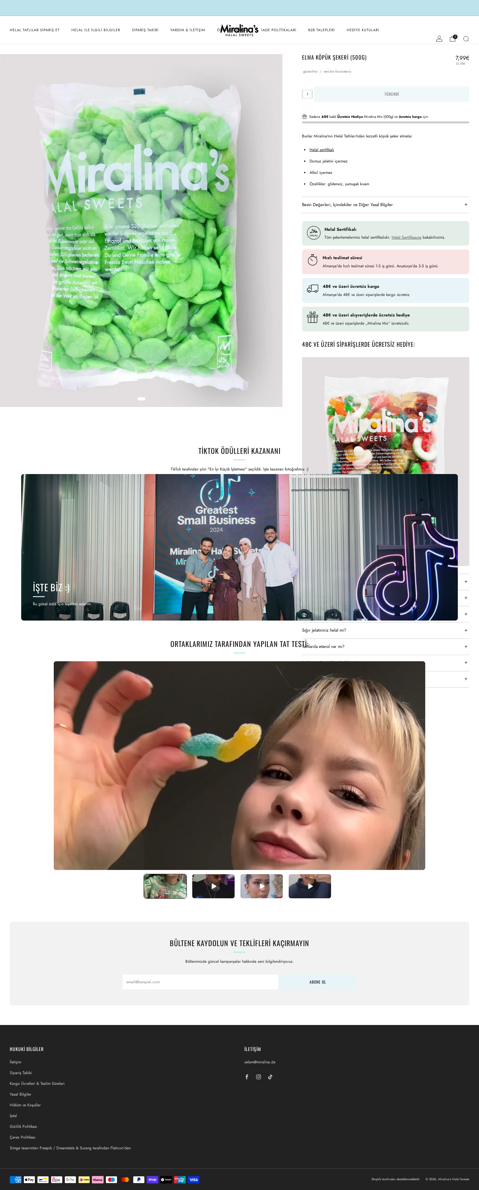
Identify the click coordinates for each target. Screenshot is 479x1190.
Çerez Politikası (23, 1137)
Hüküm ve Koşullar (25, 1105)
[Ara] (466, 38)
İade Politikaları (279, 30)
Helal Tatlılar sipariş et (35, 30)
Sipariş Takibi (145, 30)
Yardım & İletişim (187, 30)
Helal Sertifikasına (406, 237)
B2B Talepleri (321, 30)
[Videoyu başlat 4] (310, 886)
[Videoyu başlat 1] (165, 886)
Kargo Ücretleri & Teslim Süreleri (37, 1083)
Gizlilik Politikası (23, 1126)
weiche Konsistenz (337, 71)
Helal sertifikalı (322, 150)
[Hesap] (439, 38)
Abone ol (318, 982)
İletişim (15, 1062)
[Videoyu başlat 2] (213, 886)
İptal (13, 1116)
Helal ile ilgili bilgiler (95, 30)
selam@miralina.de (259, 1062)
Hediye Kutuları (363, 30)
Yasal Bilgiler (20, 1094)
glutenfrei (310, 71)
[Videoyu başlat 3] (261, 886)
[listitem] (239, 8)
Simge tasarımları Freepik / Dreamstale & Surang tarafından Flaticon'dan (70, 1148)
